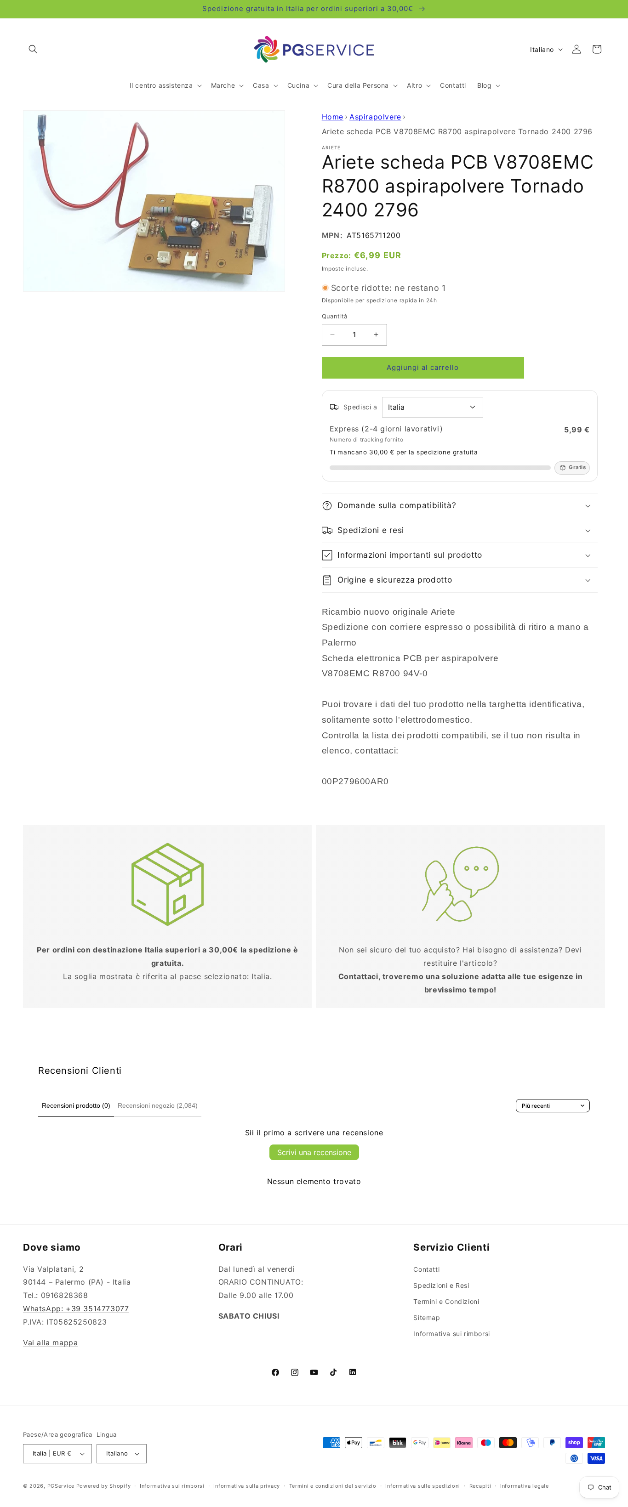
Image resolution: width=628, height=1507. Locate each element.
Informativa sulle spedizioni (422, 1486)
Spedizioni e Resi (441, 1285)
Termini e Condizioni (446, 1301)
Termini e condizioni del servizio (333, 1486)
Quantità (335, 316)
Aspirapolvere (375, 116)
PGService (60, 1486)
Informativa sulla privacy (246, 1486)
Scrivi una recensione (314, 1152)
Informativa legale (524, 1486)
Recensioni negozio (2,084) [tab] (158, 1105)
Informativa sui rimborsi (451, 1333)
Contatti (426, 1269)
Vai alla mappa (50, 1342)
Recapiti (480, 1486)
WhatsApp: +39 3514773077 (76, 1308)
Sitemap (426, 1317)
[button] (33, 49)
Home (332, 116)
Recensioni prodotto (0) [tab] (76, 1105)
